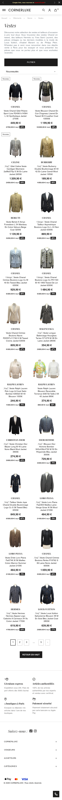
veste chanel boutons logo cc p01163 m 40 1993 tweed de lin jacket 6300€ (46, 281)
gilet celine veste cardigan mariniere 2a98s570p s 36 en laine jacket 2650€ (15, 170)
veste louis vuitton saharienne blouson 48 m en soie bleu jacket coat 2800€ (46, 617)
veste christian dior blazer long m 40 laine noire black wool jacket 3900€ (15, 448)
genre (29, 18)
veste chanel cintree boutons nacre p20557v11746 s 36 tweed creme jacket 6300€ (15, 337)
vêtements (17, 18)
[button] (44, 10)
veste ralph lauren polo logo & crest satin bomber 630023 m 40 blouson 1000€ (15, 392)
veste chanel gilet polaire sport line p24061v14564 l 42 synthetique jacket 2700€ (16, 115)
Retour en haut (31, 655)
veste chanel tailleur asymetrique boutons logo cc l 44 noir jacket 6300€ (46, 226)
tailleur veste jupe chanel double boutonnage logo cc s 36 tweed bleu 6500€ (15, 506)
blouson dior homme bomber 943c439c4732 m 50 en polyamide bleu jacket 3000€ (46, 449)
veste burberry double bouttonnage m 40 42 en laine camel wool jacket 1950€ (47, 170)
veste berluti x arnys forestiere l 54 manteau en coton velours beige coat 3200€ (15, 226)
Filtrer (31, 62)
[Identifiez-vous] (50, 10)
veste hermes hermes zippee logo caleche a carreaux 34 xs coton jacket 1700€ (15, 617)
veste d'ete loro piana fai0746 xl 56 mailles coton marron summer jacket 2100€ (15, 562)
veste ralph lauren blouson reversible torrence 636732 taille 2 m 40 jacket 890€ (46, 392)
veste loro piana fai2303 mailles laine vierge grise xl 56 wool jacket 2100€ (46, 506)
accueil (4, 18)
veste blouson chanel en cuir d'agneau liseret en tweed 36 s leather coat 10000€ (46, 115)
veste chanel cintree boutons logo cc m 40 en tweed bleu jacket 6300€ (15, 281)
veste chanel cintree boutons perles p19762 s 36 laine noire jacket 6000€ (46, 562)
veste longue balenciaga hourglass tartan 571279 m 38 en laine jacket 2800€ (46, 337)
